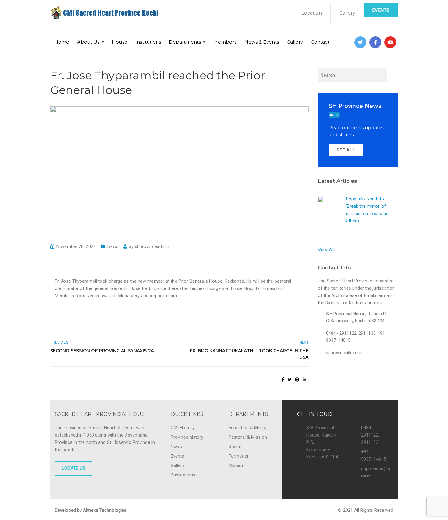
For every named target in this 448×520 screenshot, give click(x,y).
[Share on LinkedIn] (304, 379)
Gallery (347, 13)
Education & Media (247, 427)
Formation (239, 456)
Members (224, 42)
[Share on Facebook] (282, 379)
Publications (183, 475)
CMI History (182, 427)
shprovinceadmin (152, 246)
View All (326, 250)
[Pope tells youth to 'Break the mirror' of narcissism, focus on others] (328, 206)
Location (311, 13)
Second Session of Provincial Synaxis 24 (102, 350)
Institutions (148, 42)
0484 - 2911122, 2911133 (370, 435)
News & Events (261, 42)
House (119, 42)
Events (380, 10)
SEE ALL (345, 150)
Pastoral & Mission (248, 437)
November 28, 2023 (76, 246)
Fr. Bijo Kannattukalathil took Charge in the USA (249, 354)
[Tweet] (289, 379)
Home (61, 42)
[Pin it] (297, 379)
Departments (185, 42)
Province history (187, 437)
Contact (320, 42)
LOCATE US (73, 468)
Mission (236, 465)
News (113, 246)
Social (235, 446)
